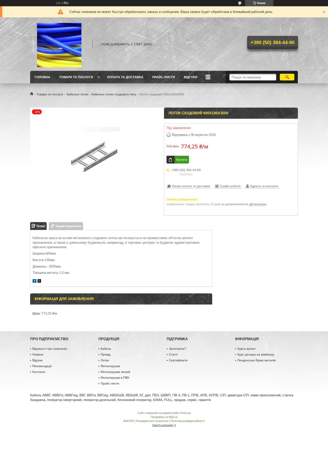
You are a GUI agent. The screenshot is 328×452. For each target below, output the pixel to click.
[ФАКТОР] (59, 44)
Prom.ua (185, 413)
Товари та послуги (76, 77)
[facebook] (34, 281)
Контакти (38, 372)
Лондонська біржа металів (256, 360)
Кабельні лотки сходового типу (113, 94)
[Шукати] (287, 77)
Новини (37, 354)
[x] (39, 281)
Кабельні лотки (77, 94)
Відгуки (190, 77)
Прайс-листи (163, 77)
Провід (105, 354)
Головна (42, 77)
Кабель (106, 348)
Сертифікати (178, 360)
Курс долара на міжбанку (255, 354)
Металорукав (110, 366)
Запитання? (177, 348)
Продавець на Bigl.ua (164, 417)
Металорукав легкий (115, 372)
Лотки (105, 360)
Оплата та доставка (125, 77)
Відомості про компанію (49, 348)
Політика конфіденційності (188, 421)
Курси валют (246, 348)
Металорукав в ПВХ (115, 377)
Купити (181, 160)
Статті (173, 354)
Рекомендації (42, 366)
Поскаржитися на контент (152, 421)
